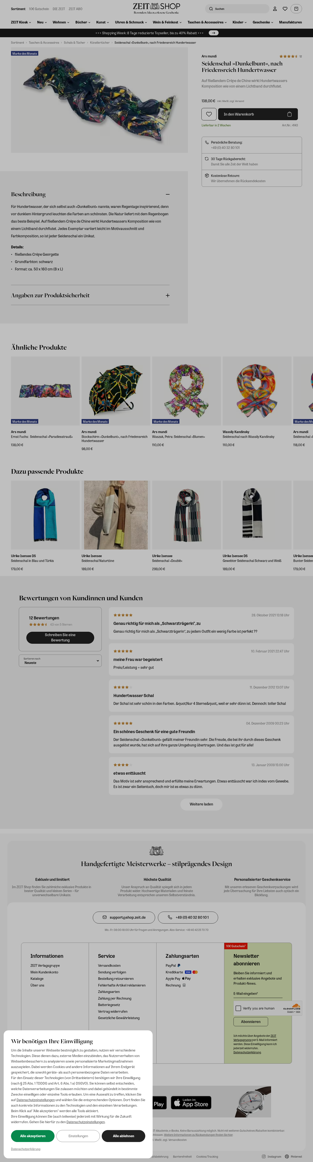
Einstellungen (78, 1135)
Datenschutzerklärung (25, 1149)
